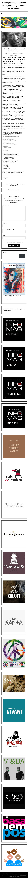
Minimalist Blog (23, 875)
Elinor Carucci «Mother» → (14, 190)
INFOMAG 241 (8, 300)
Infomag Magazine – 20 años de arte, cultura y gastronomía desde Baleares (14, 5)
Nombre (4, 223)
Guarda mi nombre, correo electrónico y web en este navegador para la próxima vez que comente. (15, 242)
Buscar (4, 252)
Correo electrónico (8, 229)
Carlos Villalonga (14, 55)
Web (3, 235)
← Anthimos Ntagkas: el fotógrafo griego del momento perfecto (14, 184)
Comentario (6, 205)
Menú (25, 13)
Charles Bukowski (15, 57)
